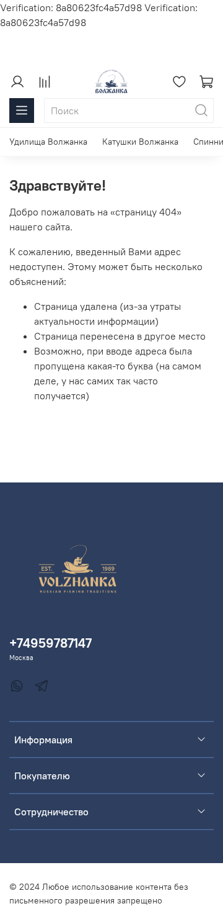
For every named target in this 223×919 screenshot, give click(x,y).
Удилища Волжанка (48, 141)
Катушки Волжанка (140, 141)
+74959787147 (50, 643)
